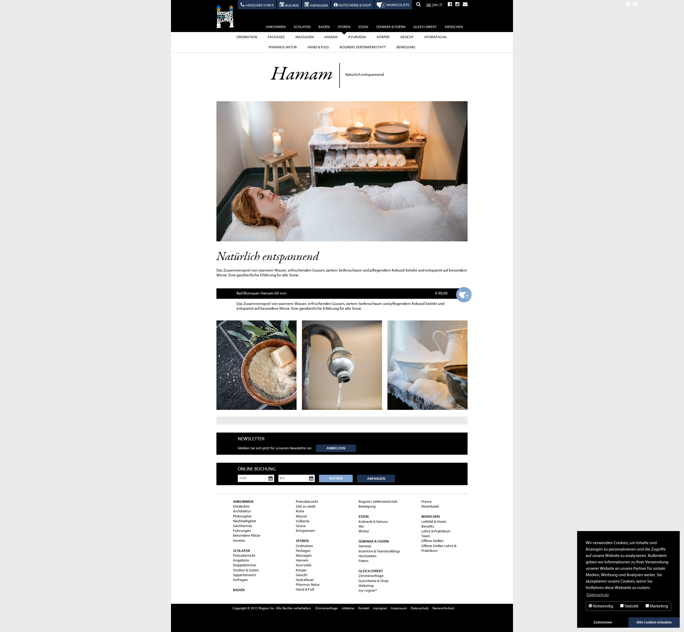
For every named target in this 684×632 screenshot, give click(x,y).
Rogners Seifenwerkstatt (363, 47)
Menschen (454, 27)
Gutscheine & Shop (373, 581)
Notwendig (602, 606)
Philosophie (242, 516)
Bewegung (406, 47)
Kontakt (363, 608)
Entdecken (241, 506)
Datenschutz (420, 608)
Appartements (244, 575)
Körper (383, 37)
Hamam (330, 37)
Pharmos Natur (283, 47)
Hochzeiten (367, 556)
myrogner (380, 608)
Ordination (246, 37)
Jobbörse (348, 608)
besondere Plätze (246, 535)
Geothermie (242, 526)
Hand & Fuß (318, 47)
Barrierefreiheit (443, 608)
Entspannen (305, 530)
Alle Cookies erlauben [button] (654, 622)
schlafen (302, 27)
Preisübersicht (244, 555)
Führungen (242, 530)
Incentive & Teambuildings (379, 551)
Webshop (366, 585)
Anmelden (336, 448)
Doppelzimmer (244, 565)
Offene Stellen (432, 541)
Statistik (631, 606)
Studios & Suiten (246, 570)
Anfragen (376, 478)
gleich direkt (425, 27)
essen (363, 27)
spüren (344, 27)
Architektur (242, 511)
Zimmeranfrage (371, 576)
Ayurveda (357, 37)
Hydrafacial (435, 37)
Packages (276, 37)
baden (324, 27)
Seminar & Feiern (390, 27)
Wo (361, 526)
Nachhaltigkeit (244, 521)
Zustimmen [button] (602, 622)
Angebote (241, 560)
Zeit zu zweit (306, 506)
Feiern (363, 561)
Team (425, 536)
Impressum (399, 608)
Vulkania (302, 521)
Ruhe (300, 511)
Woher (364, 531)
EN (435, 5)
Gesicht (407, 37)
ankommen (276, 27)
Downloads (430, 506)
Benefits (427, 526)
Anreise (239, 540)
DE (428, 5)
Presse (426, 501)
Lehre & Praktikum (435, 531)
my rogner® (368, 590)
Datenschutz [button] (597, 594)
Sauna (301, 526)
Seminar (365, 546)
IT (441, 5)
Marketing (658, 606)
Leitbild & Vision (433, 521)
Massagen (305, 37)
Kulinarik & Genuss (373, 521)
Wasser (301, 516)
